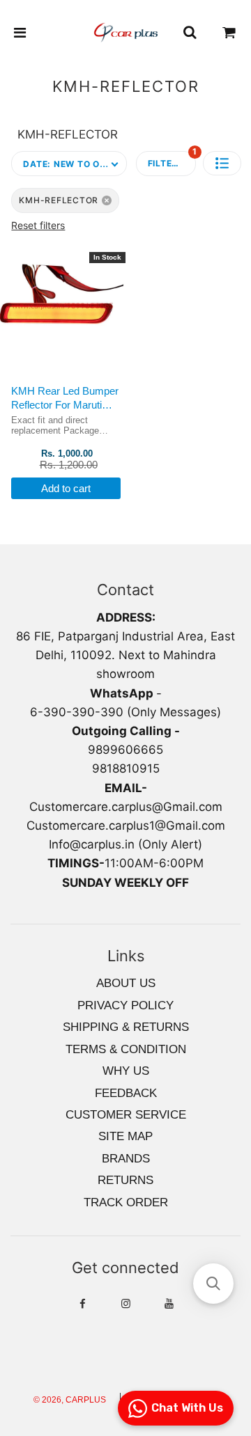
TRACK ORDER (126, 1202)
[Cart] (229, 32)
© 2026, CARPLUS (69, 1400)
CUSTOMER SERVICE (126, 1114)
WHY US (125, 1071)
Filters (172, 159)
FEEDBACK (126, 1093)
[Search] (189, 32)
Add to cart (66, 488)
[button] (222, 163)
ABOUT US (125, 983)
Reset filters (38, 225)
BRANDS (126, 1158)
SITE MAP (125, 1136)
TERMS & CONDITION (126, 1049)
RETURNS (125, 1180)
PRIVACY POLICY (125, 1005)
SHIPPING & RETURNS (126, 1027)
